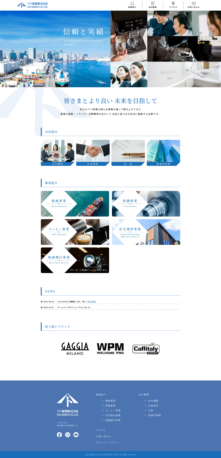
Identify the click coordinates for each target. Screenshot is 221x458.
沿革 (150, 410)
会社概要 (153, 7)
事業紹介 (132, 7)
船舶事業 (110, 400)
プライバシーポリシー (108, 442)
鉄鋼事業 (110, 405)
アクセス (173, 7)
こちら (93, 301)
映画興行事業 (113, 420)
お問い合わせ (193, 7)
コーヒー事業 (113, 410)
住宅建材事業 (113, 415)
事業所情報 (154, 415)
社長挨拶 (153, 405)
